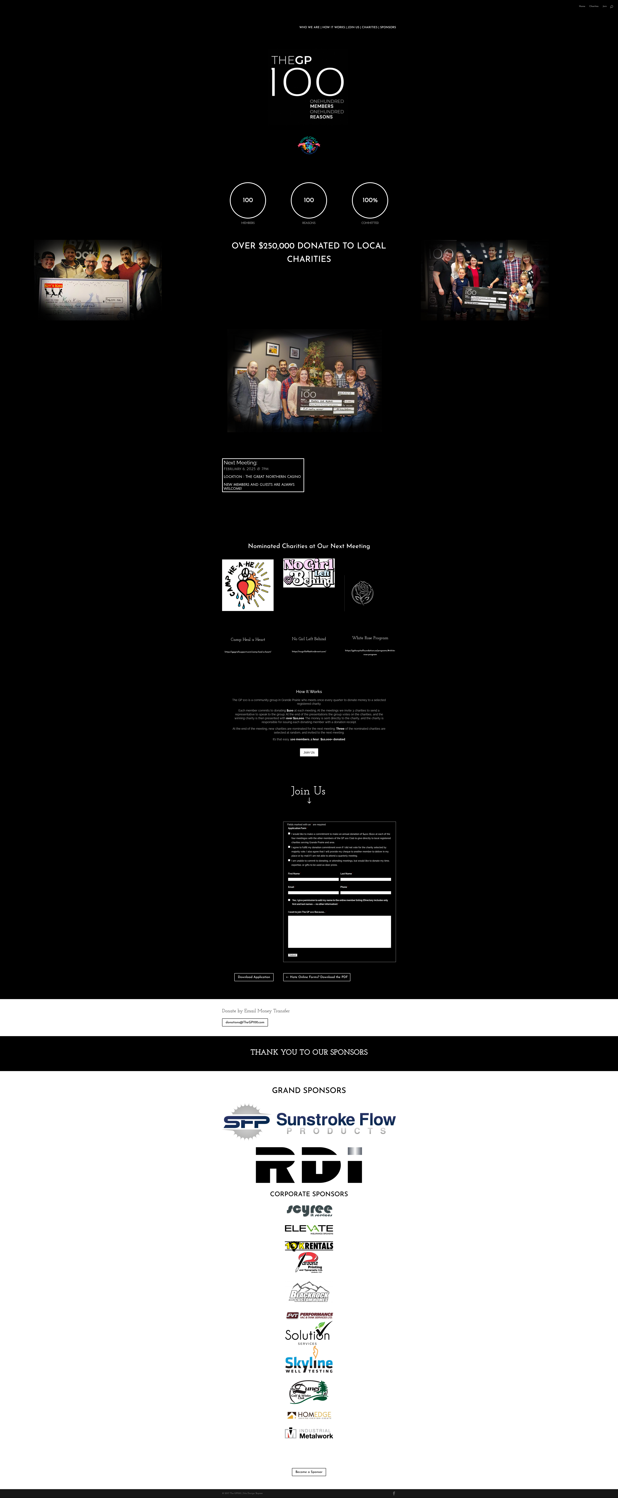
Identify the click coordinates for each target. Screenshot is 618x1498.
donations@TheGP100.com (245, 1022)
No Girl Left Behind (309, 639)
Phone (344, 887)
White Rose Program (370, 638)
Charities (594, 6)
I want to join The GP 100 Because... (307, 912)
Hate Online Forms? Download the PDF (319, 977)
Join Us (309, 752)
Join (605, 6)
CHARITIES (369, 27)
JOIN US (353, 27)
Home (582, 6)
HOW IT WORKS (334, 27)
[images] (309, 587)
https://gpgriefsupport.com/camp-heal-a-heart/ (248, 652)
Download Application (254, 977)
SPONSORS (388, 27)
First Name (294, 873)
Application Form (298, 828)
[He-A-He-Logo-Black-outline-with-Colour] (248, 610)
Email (291, 887)
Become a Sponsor (309, 1472)
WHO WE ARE (310, 27)
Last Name (346, 873)
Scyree (259, 1493)
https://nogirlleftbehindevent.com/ (309, 651)
